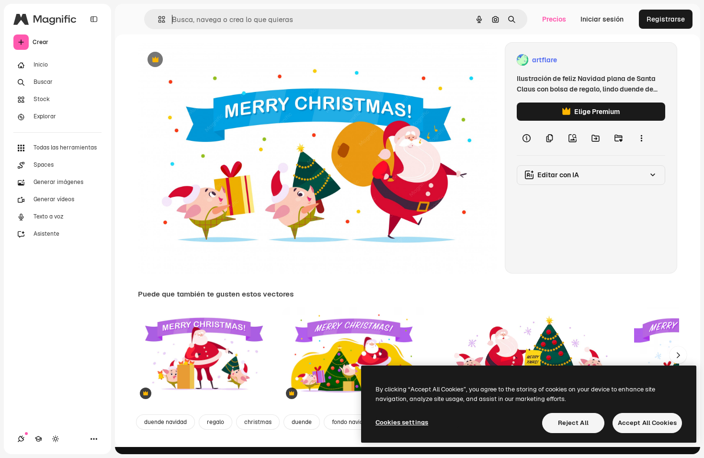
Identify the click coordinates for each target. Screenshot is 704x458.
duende (302, 422)
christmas (258, 422)
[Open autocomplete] (158, 19)
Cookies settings (401, 422)
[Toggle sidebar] (94, 19)
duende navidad (165, 422)
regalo (215, 422)
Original (199, 60)
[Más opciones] (641, 138)
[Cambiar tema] (55, 439)
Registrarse (666, 19)
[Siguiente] (678, 355)
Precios (554, 19)
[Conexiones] (21, 439)
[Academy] (38, 439)
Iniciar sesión (602, 19)
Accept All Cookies (647, 423)
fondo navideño (352, 422)
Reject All (573, 423)
